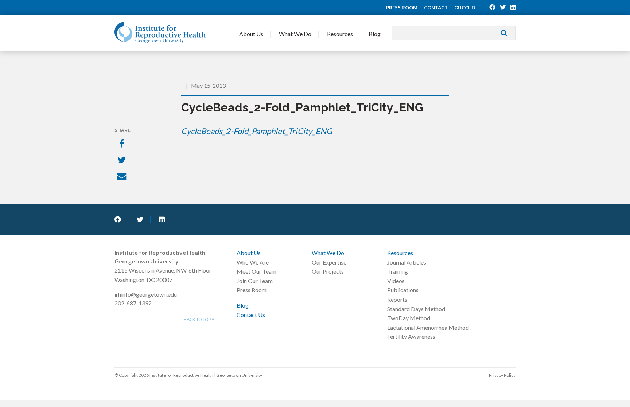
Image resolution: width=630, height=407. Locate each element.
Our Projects (328, 271)
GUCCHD (464, 8)
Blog (375, 33)
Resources (340, 33)
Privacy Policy (502, 375)
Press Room (401, 8)
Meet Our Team (256, 271)
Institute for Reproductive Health (160, 32)
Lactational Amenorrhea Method (428, 327)
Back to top (198, 319)
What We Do (295, 33)
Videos (396, 280)
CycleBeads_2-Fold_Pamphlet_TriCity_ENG (256, 131)
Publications (403, 289)
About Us (251, 33)
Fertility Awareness (411, 336)
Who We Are (253, 262)
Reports (397, 299)
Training (397, 271)
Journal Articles (406, 262)
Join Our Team (255, 280)
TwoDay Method (408, 317)
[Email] (122, 177)
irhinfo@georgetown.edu (145, 294)
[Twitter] (122, 160)
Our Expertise (329, 262)
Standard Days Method (416, 308)
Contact (436, 8)
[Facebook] (122, 143)
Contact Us (251, 314)
